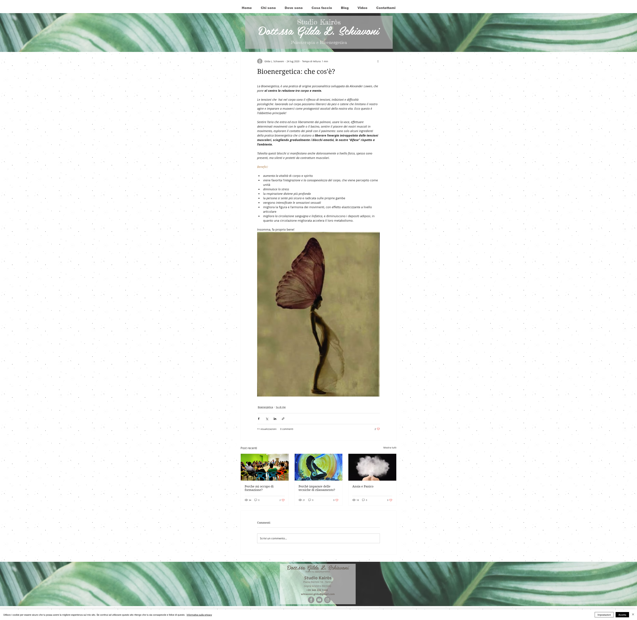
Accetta (622, 614)
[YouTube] (319, 600)
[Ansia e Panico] (372, 467)
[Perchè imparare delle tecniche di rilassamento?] (319, 467)
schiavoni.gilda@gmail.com (318, 594)
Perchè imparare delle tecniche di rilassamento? (317, 488)
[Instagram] (327, 600)
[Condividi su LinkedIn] (275, 418)
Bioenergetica (265, 407)
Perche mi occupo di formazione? (259, 488)
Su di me (281, 407)
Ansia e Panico (362, 486)
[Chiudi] (633, 614)
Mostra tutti (389, 447)
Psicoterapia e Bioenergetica (319, 42)
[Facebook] (311, 600)
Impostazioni (604, 614)
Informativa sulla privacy (199, 614)
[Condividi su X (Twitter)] (266, 418)
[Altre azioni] (378, 61)
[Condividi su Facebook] (258, 418)
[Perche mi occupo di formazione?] (265, 467)
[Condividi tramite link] (283, 418)
